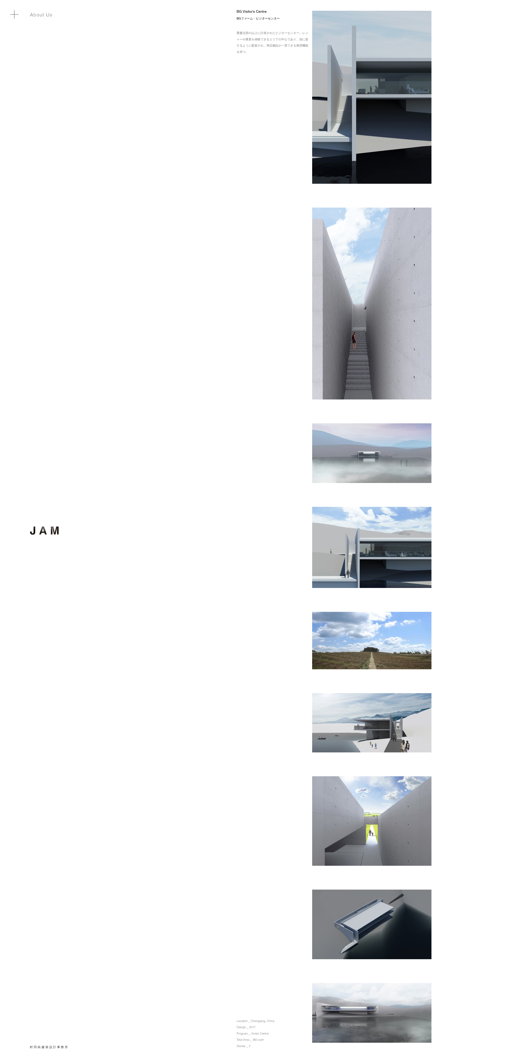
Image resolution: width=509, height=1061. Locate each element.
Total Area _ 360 (247, 1040)
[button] (14, 14)
